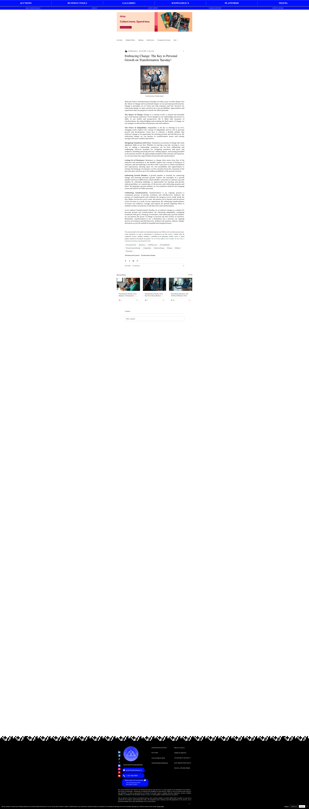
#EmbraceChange (159, 248)
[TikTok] (119, 759)
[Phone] (124, 776)
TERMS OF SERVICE (180, 753)
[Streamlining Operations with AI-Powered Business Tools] (180, 284)
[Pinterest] (119, 772)
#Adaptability (147, 248)
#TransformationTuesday (133, 248)
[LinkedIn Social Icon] (119, 752)
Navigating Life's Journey (164, 40)
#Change (169, 248)
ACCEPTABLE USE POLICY (182, 758)
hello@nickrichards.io (134, 770)
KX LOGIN (155, 752)
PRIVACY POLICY (179, 748)
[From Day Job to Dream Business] (154, 284)
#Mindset (177, 248)
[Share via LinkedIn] (133, 261)
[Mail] (124, 770)
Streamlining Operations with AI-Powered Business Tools (179, 295)
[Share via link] (137, 261)
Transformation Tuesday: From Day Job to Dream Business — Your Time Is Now (154, 295)
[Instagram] (119, 769)
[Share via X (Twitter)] (129, 261)
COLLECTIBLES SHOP (158, 758)
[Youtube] (119, 776)
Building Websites (130, 40)
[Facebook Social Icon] (119, 755)
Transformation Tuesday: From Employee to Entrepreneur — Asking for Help (128, 295)
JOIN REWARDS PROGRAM (160, 763)
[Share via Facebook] (125, 261)
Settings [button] (287, 806)
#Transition (129, 251)
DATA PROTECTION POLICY (182, 763)
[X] (119, 762)
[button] (77, 3)
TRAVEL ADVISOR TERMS (182, 768)
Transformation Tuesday (148, 255)
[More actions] (183, 51)
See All (190, 274)
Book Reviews (150, 40)
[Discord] (119, 765)
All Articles (120, 40)
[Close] (307, 806)
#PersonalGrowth (131, 245)
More (175, 40)
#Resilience (142, 245)
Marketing (140, 40)
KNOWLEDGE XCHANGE (159, 747)
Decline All (294, 806)
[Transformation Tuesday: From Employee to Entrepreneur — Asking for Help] (128, 284)
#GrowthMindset (165, 245)
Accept (302, 806)
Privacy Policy (160, 806)
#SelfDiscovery (152, 245)
